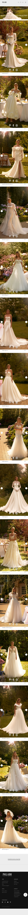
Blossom (4, 128)
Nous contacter (17, 895)
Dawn (3, 461)
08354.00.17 (8, 572)
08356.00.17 (7, 683)
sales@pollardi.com (17, 893)
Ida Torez (15, 884)
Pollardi (15, 881)
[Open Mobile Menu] (25, 2)
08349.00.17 (6, 295)
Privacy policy (4, 890)
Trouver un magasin (5, 885)
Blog (3, 884)
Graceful (4, 738)
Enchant (4, 239)
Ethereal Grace (5, 627)
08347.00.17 (11, 184)
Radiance (4, 572)
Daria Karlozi (16, 882)
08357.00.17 (8, 738)
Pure (3, 516)
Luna (3, 350)
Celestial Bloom (5, 184)
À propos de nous (5, 881)
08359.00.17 (7, 849)
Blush (3, 295)
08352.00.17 (6, 461)
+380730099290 (17, 892)
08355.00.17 (10, 627)
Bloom (3, 849)
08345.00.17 (6, 73)
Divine (3, 73)
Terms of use (4, 892)
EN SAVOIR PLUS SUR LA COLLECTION (14, 859)
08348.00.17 (8, 239)
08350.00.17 (6, 350)
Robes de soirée (5, 882)
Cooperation (16, 896)
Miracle (3, 683)
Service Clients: (16, 890)
